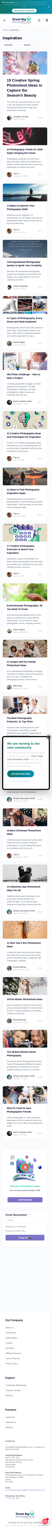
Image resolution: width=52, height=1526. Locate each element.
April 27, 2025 (19, 119)
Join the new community (24, 10)
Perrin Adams (19, 629)
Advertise (10, 1348)
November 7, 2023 (20, 404)
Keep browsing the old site (18, 781)
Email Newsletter (16, 1214)
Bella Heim (17, 686)
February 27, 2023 (20, 688)
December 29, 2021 (21, 969)
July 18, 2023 (18, 460)
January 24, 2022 (20, 913)
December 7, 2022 (20, 857)
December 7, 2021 (20, 1022)
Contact (9, 1343)
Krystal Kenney (19, 967)
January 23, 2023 (20, 801)
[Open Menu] (4, 20)
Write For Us (11, 1422)
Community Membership (16, 1385)
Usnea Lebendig (20, 286)
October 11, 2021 (20, 1078)
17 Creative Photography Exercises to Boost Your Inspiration (20, 549)
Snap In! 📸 (25, 1237)
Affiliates (9, 1427)
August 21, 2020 (20, 1135)
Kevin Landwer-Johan (22, 401)
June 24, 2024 (19, 232)
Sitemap (9, 1395)
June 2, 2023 (18, 576)
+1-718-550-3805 (12, 1498)
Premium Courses (13, 1390)
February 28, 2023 (21, 632)
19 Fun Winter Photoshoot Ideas (25, 999)
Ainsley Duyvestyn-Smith (24, 798)
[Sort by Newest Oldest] (29, 44)
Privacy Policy (12, 1363)
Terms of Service (13, 1358)
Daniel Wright (19, 342)
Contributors (11, 1333)
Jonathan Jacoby (20, 116)
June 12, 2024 (19, 288)
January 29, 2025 (20, 176)
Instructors (10, 1417)
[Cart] (47, 20)
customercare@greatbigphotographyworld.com (25, 1490)
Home (5, 30)
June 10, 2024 (19, 345)
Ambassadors (11, 1338)
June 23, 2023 (19, 516)
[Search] (39, 20)
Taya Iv (16, 173)
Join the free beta (20, 773)
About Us (9, 1327)
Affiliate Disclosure (13, 1353)
